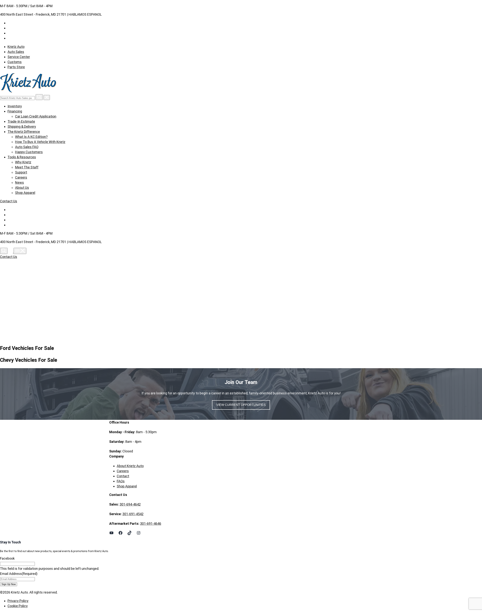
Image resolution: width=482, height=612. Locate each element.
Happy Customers (29, 152)
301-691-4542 (132, 514)
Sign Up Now (9, 584)
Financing (15, 111)
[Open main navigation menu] (20, 251)
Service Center (19, 57)
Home (121, 300)
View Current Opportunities (241, 404)
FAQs (121, 481)
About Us (22, 188)
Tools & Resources (22, 157)
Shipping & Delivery (22, 127)
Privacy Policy (18, 601)
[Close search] (46, 97)
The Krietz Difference (24, 132)
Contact (123, 476)
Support (21, 172)
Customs (15, 62)
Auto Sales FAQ (26, 147)
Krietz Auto (16, 47)
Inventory (15, 106)
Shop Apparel (25, 193)
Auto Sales (16, 52)
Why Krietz (23, 162)
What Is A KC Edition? (31, 137)
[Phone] (11, 252)
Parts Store (16, 67)
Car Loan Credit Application (35, 116)
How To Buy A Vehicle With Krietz (40, 142)
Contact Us (8, 201)
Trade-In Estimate (21, 121)
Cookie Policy (18, 606)
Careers (21, 177)
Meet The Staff (26, 167)
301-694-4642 (130, 504)
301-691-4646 (150, 524)
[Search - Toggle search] (4, 251)
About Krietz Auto (130, 466)
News (19, 182)
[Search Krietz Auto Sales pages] (39, 97)
